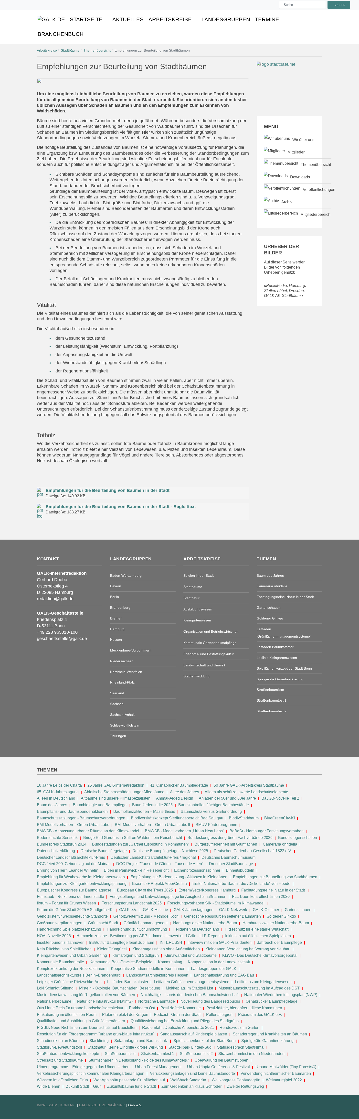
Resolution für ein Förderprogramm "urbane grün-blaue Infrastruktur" (96, 1034)
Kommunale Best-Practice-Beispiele (121, 962)
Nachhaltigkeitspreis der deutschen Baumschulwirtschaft (190, 995)
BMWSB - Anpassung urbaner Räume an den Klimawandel (88, 831)
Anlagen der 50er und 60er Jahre (227, 798)
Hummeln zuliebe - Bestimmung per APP (111, 936)
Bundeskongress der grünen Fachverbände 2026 (230, 838)
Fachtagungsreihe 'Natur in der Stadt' (273, 890)
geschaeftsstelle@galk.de (62, 638)
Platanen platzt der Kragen (125, 1014)
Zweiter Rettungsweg (245, 1086)
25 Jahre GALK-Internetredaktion (116, 785)
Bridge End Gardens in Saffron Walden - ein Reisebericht (132, 838)
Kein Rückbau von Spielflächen (64, 949)
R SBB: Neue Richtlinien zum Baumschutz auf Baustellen (87, 1027)
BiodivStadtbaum (244, 818)
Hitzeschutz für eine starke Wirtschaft (257, 929)
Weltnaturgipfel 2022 (284, 1080)
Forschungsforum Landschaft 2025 (132, 903)
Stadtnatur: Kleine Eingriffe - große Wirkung (125, 1047)
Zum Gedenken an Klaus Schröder (191, 1086)
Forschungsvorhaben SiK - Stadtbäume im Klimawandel (215, 903)
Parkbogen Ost (142, 1008)
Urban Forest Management (158, 1067)
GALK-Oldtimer (266, 910)
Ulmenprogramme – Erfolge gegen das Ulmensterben (83, 1067)
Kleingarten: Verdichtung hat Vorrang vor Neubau (247, 949)
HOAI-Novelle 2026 (54, 936)
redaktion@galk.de (55, 598)
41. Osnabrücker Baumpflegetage (179, 785)
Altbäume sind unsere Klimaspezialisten (115, 798)
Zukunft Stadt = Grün (84, 1086)
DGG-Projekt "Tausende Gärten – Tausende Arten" (159, 864)
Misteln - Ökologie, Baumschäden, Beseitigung (119, 988)
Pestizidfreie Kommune (180, 1008)
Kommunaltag (170, 962)
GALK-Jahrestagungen (193, 910)
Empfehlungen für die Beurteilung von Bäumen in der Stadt (107, 490)
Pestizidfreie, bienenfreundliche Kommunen (244, 1008)
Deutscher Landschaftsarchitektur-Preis (71, 857)
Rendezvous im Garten (239, 1027)
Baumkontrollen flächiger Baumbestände (214, 805)
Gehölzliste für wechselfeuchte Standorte (72, 916)
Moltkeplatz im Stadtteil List (189, 988)
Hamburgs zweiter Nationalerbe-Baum (276, 923)
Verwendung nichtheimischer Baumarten (276, 1073)
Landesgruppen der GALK (213, 969)
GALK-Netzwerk (233, 910)
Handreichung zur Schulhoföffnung (137, 929)
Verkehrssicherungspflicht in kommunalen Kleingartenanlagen (90, 1073)
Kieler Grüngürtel (112, 949)
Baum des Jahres (52, 805)
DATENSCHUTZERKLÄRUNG (102, 1105)
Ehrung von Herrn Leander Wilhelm (67, 870)
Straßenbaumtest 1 (157, 1054)
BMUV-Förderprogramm (216, 825)
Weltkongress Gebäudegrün (236, 1080)
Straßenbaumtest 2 (196, 1054)
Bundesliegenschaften (297, 838)
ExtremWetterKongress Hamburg (207, 890)
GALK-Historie (155, 910)
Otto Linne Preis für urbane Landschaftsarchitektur (80, 1008)
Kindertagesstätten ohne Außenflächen (166, 949)
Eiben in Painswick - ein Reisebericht (136, 870)
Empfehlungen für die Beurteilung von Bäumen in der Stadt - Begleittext (121, 506)
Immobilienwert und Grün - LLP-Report (186, 936)
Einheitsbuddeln (240, 870)
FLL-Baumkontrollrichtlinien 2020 (261, 896)
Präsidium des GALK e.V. (260, 1014)
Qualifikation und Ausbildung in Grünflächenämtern (81, 1021)
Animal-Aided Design (174, 798)
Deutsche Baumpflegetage (104, 851)
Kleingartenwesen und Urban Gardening (72, 955)
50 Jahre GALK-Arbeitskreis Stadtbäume (249, 785)
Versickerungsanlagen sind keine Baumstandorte (192, 1073)
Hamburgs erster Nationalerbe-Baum (205, 923)
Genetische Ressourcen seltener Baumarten (222, 916)
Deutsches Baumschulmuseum (228, 857)
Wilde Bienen (48, 1086)
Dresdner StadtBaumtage (231, 864)
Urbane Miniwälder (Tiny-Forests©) (285, 1067)
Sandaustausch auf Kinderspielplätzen (193, 1034)
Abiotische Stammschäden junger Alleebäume (124, 792)
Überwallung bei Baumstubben (221, 1060)
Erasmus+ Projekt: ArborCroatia (159, 883)
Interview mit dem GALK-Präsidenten (220, 942)
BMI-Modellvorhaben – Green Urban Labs (73, 825)
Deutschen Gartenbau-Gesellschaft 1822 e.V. (253, 851)
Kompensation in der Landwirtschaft (219, 962)
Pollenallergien (219, 1014)
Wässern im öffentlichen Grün (62, 1080)
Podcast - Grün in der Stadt (177, 1014)
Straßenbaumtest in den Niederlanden (251, 1054)
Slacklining (99, 1041)
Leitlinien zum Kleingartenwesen (263, 982)
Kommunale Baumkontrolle (60, 962)
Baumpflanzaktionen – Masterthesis (144, 811)
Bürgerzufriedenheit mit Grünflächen (226, 844)
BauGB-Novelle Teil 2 (280, 798)
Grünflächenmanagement (146, 923)
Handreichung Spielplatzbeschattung (69, 929)
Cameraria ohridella (280, 844)
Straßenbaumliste (120, 1054)
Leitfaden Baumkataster (127, 982)
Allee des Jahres (184, 792)
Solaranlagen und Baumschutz (141, 1041)
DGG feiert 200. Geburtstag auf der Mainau (74, 864)
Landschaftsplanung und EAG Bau (224, 975)
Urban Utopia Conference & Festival (218, 1067)
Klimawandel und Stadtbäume (190, 955)
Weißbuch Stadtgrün (188, 1080)
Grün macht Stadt (103, 923)
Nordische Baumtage (156, 1001)
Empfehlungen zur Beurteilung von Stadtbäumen (275, 877)
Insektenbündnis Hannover (60, 942)
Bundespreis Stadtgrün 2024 (61, 844)
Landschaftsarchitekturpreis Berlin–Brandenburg (79, 975)
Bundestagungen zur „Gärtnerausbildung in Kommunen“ (140, 844)
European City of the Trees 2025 (145, 890)
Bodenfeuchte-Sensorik (57, 838)
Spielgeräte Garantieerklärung (267, 1041)
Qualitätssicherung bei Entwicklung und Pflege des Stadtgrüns (185, 1021)
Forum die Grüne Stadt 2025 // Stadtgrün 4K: (76, 910)
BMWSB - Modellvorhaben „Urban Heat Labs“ (184, 831)
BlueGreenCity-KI (279, 818)
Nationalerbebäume (54, 1001)
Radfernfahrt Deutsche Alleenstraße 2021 (178, 1027)
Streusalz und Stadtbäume (60, 1060)
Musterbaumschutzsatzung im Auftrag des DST (259, 988)
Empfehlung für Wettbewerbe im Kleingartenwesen (81, 877)
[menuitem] (51, 19)
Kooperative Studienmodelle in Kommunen (148, 969)
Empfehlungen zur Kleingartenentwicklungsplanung (82, 883)
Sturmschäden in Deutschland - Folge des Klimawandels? (139, 1060)
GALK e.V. (128, 910)
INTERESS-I (171, 942)
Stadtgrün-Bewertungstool (59, 1047)
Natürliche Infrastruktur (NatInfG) (105, 1001)
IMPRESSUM (47, 1105)
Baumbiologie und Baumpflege (100, 805)
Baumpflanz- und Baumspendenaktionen (72, 811)
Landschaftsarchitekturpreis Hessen (157, 975)
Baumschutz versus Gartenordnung (211, 811)
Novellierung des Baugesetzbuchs (210, 1001)
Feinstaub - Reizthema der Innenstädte (70, 896)
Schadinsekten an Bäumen (60, 1041)
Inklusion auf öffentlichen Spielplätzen (258, 936)
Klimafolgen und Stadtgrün (136, 955)
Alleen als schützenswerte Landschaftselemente (246, 792)
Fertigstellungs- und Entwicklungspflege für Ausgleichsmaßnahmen (168, 896)
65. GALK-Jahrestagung (58, 792)
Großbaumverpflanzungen (59, 923)
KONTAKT (68, 1105)
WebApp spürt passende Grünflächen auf (129, 1080)
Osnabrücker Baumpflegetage (271, 1001)
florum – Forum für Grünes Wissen (66, 903)
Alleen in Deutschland (56, 798)
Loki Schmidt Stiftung (55, 988)
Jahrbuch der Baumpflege (279, 942)
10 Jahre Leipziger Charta (59, 785)
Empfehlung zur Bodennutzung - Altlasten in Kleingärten (178, 877)
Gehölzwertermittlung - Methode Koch (146, 916)
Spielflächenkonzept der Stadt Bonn (204, 1041)
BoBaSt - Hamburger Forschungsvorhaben (267, 831)
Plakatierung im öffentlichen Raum (66, 1014)
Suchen (339, 4)
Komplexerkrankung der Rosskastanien (71, 969)
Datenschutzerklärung (56, 851)
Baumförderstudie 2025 (152, 805)
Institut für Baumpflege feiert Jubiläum (121, 942)
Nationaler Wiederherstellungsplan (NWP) (280, 995)
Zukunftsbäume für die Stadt (131, 1086)
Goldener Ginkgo (281, 916)
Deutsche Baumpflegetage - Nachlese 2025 (170, 851)
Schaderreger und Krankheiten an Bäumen (270, 1034)
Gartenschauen (298, 910)
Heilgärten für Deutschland (196, 929)
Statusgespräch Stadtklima (240, 1047)
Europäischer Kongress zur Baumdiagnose (74, 890)
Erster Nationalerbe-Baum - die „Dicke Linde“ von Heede (241, 883)
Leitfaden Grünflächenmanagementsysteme (191, 982)
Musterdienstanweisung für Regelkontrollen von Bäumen (86, 995)
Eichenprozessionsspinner (197, 870)
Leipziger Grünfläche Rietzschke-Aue (69, 982)
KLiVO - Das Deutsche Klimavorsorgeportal (259, 955)
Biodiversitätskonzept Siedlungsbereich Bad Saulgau (177, 818)
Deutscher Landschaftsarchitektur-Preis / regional (153, 857)
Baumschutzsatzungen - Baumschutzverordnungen (81, 818)
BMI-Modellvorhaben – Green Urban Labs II (152, 825)
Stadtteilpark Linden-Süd (190, 1047)
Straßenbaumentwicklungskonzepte (68, 1054)
